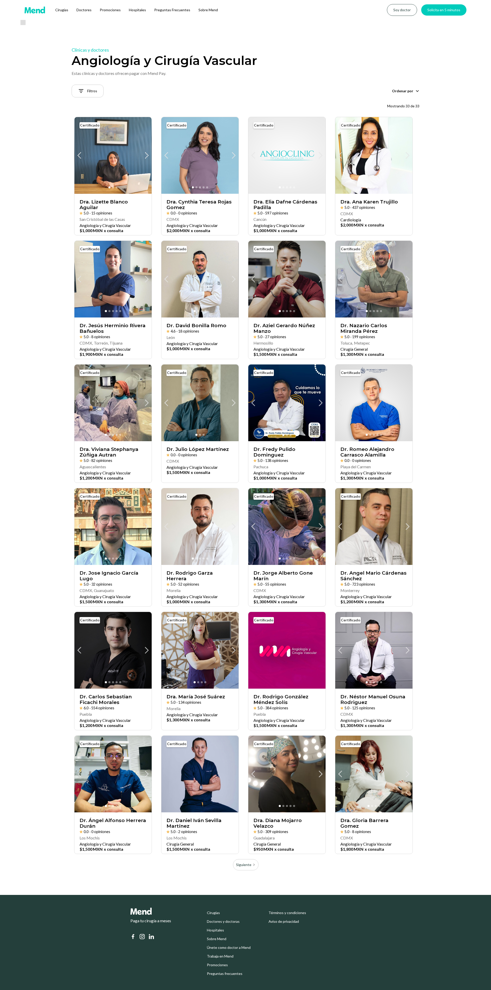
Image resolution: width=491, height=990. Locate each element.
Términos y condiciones (287, 913)
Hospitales (137, 10)
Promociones (110, 10)
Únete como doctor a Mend (229, 948)
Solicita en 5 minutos (443, 10)
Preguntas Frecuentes (172, 10)
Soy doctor (402, 10)
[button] (405, 91)
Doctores (84, 10)
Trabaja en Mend (220, 956)
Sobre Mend (208, 10)
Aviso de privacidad (284, 921)
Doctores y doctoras (223, 921)
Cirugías (61, 10)
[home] (35, 10)
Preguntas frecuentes (224, 974)
